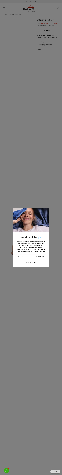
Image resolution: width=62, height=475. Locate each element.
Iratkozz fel (40, 256)
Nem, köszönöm (31, 262)
